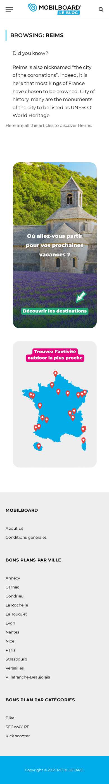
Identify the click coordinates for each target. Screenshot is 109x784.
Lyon (10, 623)
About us (14, 528)
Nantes (12, 632)
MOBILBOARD (70, 770)
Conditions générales (26, 537)
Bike (10, 717)
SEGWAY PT (17, 726)
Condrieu (14, 596)
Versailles (15, 668)
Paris (10, 650)
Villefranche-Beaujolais (28, 677)
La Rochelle (17, 605)
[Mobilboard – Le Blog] (55, 9)
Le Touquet (16, 614)
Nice (10, 641)
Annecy (13, 578)
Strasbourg (16, 659)
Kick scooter (18, 735)
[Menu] (9, 9)
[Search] (100, 9)
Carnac (12, 587)
